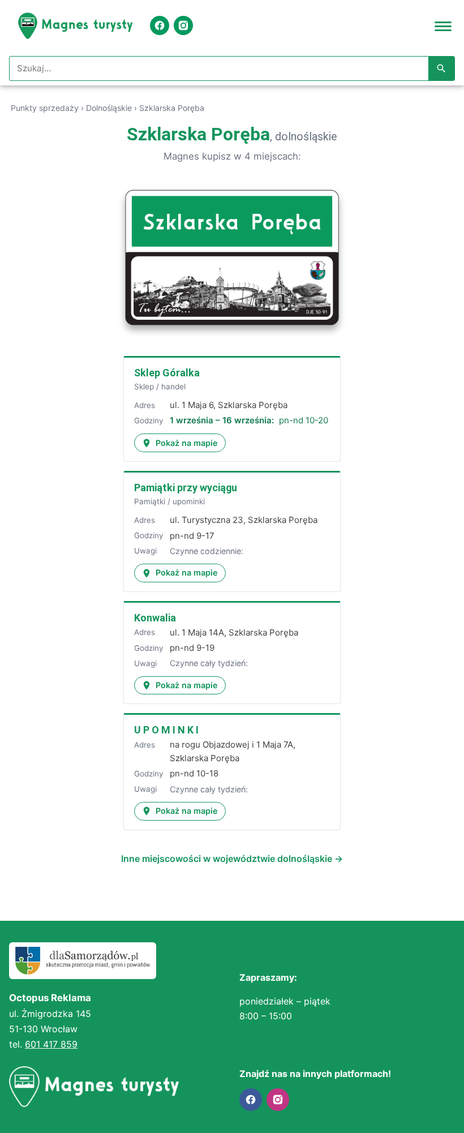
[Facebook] (159, 25)
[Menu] (443, 25)
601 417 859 (51, 1044)
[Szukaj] (441, 68)
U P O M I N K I (166, 730)
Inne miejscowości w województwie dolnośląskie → (232, 858)
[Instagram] (183, 25)
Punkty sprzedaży (45, 108)
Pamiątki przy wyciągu (185, 487)
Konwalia (155, 618)
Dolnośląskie (109, 108)
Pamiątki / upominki (169, 501)
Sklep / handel (160, 386)
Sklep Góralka (167, 373)
